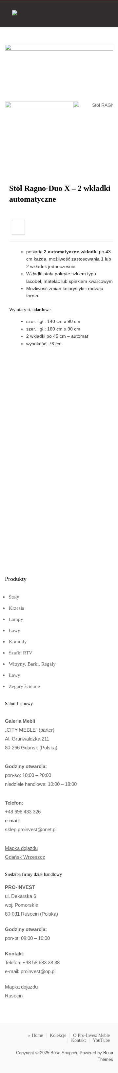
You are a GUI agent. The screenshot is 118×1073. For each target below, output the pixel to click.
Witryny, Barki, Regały (32, 664)
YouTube (101, 1040)
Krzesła (16, 608)
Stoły (14, 597)
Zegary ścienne (24, 686)
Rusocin (14, 995)
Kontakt (78, 1040)
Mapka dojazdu (21, 848)
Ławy (14, 630)
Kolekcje (58, 1035)
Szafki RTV (20, 652)
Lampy (16, 619)
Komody (18, 641)
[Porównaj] (18, 227)
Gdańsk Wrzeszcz (25, 857)
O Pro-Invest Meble (91, 1035)
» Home (35, 1035)
